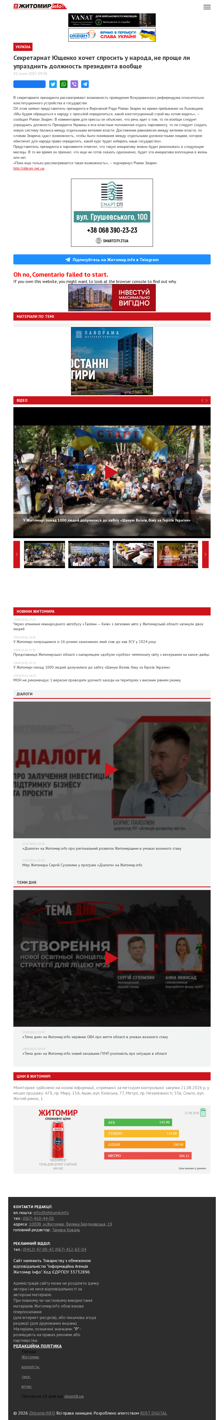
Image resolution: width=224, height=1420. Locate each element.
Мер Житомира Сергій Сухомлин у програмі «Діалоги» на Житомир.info (82, 865)
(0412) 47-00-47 (38, 1249)
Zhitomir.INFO (42, 1413)
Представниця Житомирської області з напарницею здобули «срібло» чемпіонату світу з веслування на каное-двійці (111, 654)
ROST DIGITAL (153, 1413)
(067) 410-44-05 (38, 1218)
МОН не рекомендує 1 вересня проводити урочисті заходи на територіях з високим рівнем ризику (97, 680)
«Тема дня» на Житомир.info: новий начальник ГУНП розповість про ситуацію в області (94, 1053)
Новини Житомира (35, 611)
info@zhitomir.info (51, 1212)
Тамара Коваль (66, 1229)
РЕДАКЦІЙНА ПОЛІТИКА (37, 1346)
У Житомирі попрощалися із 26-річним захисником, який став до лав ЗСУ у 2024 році (84, 641)
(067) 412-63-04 (70, 1249)
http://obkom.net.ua (28, 168)
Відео (22, 400)
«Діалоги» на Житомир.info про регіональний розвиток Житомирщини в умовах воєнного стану (101, 848)
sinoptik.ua (74, 1396)
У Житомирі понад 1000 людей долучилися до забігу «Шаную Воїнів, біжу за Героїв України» (91, 667)
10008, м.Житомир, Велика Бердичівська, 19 (70, 1224)
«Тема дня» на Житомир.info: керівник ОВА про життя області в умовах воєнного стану (95, 1036)
